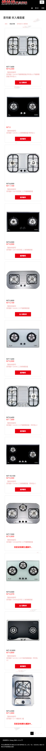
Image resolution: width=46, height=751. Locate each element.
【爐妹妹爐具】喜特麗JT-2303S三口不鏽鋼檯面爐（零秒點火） (22, 424)
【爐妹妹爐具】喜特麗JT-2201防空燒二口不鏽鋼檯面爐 (19, 190)
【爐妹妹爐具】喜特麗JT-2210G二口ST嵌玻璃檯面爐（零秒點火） (22, 658)
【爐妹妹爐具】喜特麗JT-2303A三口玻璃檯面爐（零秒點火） (21, 482)
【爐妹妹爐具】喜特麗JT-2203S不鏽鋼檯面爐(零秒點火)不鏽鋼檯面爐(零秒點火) (22, 74)
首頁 (6, 24)
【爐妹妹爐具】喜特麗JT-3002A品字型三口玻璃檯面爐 (19, 598)
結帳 (43, 8)
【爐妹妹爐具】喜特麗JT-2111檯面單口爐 (15, 717)
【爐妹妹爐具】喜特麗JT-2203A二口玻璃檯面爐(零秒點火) (20, 131)
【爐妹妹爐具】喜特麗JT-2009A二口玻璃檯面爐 (17, 365)
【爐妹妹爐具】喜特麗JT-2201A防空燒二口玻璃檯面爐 (19, 248)
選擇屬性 (23, 139)
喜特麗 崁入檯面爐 (22, 24)
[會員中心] (32, 8)
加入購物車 (23, 82)
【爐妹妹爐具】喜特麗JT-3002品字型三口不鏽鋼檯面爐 (19, 541)
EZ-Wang (11, 740)
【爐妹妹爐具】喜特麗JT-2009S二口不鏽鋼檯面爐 (17, 307)
